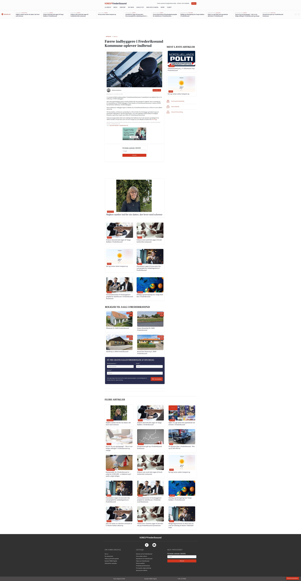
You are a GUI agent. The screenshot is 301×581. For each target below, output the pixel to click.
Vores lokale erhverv (141, 556)
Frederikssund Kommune (143, 565)
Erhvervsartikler (140, 563)
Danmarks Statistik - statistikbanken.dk (119, 125)
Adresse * (109, 370)
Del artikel (155, 90)
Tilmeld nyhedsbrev (292, 578)
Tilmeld (194, 3)
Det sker (131, 7)
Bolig (115, 7)
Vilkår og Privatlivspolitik (112, 558)
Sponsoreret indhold (141, 570)
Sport (162, 7)
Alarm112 (108, 7)
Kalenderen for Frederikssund (144, 558)
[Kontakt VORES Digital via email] (154, 545)
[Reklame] (134, 133)
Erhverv (122, 7)
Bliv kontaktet (156, 379)
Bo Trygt (154, 119)
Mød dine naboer (152, 7)
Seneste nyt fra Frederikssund (144, 554)
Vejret (169, 7)
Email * (138, 363)
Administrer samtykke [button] (111, 563)
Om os (106, 554)
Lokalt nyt (140, 7)
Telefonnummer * (111, 363)
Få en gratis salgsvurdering (143, 568)
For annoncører (109, 556)
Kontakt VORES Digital (111, 561)
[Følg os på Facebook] (147, 545)
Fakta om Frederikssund (142, 561)
